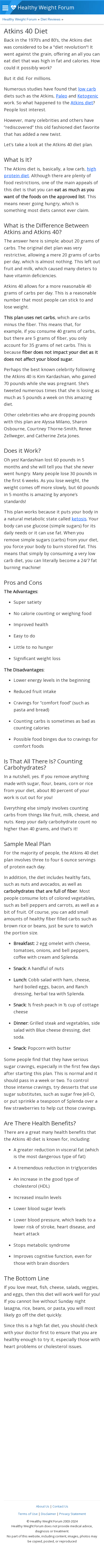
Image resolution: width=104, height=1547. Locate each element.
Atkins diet (82, 102)
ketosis (79, 519)
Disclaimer (48, 1514)
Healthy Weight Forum (45, 7)
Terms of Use (28, 1514)
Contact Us (60, 1506)
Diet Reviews (50, 19)
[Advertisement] (52, 1406)
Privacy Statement (72, 1514)
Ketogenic (87, 96)
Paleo (61, 96)
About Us (42, 1506)
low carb (87, 89)
